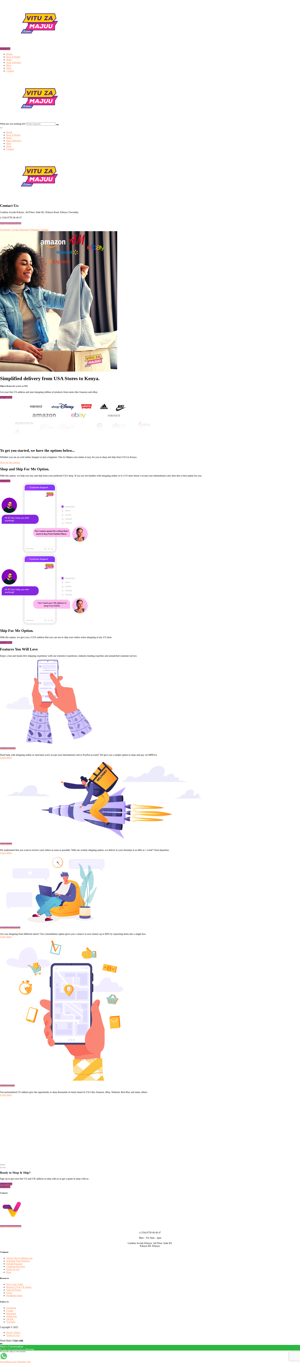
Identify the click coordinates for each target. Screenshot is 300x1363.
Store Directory (13, 62)
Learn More (6, 757)
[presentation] (1, 1164)
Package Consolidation (10, 928)
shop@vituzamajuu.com (10, 223)
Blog (8, 65)
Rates (9, 59)
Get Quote (5, 48)
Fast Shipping (6, 844)
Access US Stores (7, 1086)
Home (9, 54)
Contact (10, 71)
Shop (8, 68)
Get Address (6, 397)
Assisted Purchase (8, 748)
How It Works (13, 57)
